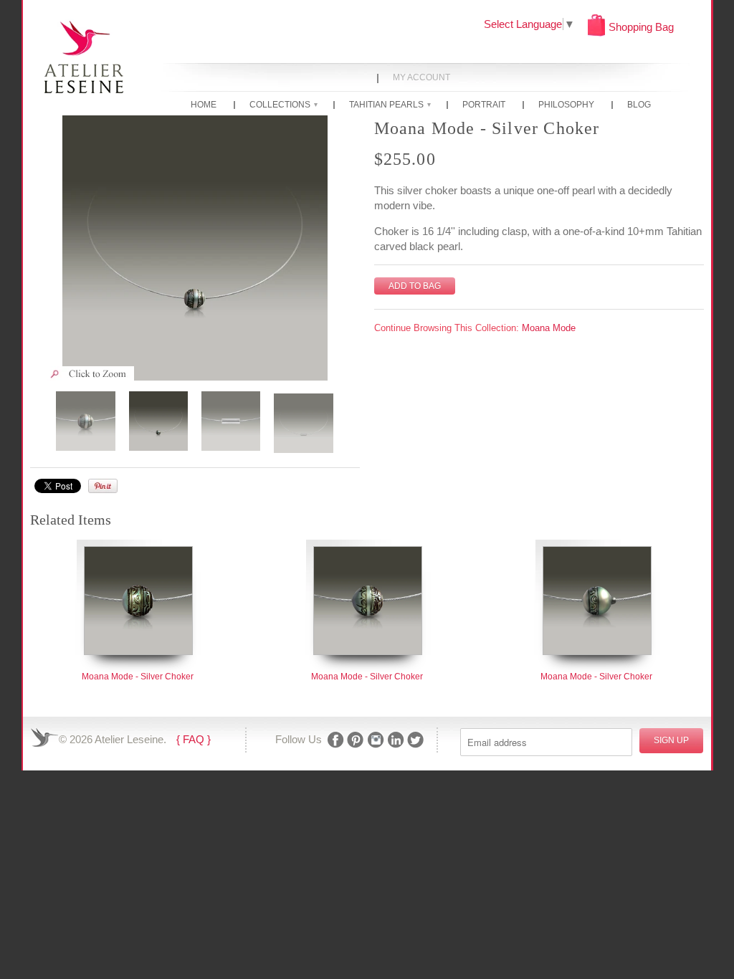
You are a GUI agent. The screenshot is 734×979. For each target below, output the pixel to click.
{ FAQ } (193, 739)
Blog (639, 105)
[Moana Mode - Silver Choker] (195, 248)
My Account (421, 78)
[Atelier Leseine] (84, 56)
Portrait (483, 105)
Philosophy (566, 105)
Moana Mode (549, 328)
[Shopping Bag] (596, 33)
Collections (283, 105)
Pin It (103, 486)
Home (203, 105)
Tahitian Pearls (390, 105)
